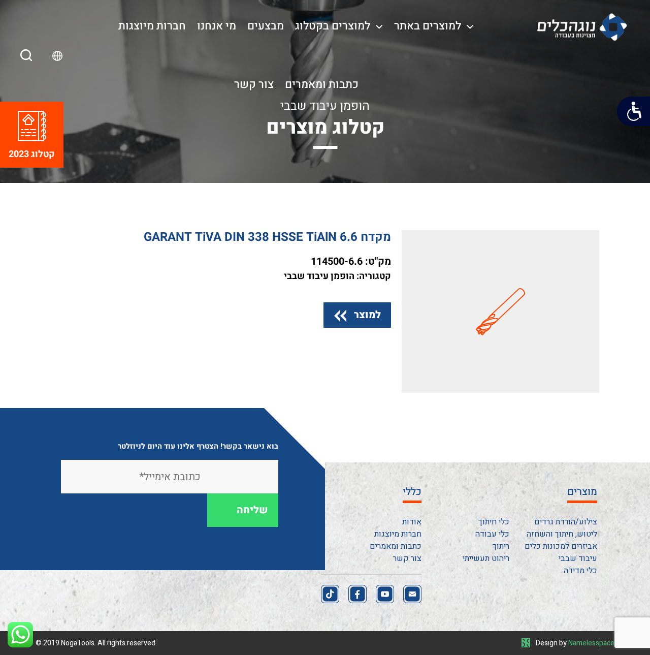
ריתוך (501, 546)
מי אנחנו (216, 26)
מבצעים (265, 26)
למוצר (367, 314)
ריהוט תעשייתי (486, 558)
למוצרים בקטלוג (332, 26)
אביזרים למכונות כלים (561, 546)
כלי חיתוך (493, 522)
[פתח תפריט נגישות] (633, 111)
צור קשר (254, 84)
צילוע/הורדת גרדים (565, 522)
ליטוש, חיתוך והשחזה (562, 534)
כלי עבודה (492, 534)
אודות (411, 522)
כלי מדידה (580, 571)
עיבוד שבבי (578, 558)
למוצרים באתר (427, 26)
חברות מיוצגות (152, 26)
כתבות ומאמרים (322, 84)
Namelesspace (591, 643)
